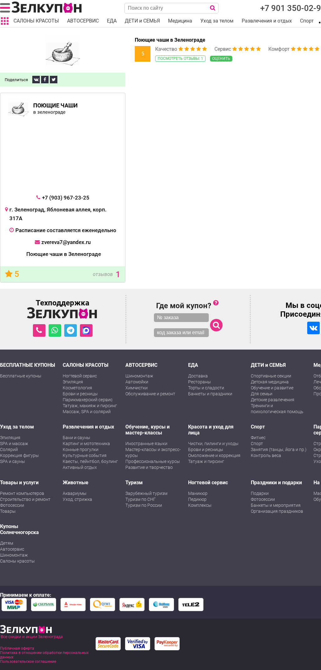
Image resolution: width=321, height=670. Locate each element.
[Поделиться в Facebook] (45, 79)
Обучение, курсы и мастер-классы (147, 430)
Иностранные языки (146, 443)
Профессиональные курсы (152, 461)
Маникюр (198, 493)
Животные (75, 483)
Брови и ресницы (80, 393)
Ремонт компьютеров (22, 493)
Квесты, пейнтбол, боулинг (90, 461)
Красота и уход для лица (211, 430)
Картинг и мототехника (86, 443)
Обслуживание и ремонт (150, 393)
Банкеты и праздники (210, 393)
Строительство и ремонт (25, 499)
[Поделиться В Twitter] (53, 79)
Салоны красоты (17, 561)
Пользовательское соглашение (28, 661)
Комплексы (200, 505)
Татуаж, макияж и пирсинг (90, 405)
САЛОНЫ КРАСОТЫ (85, 365)
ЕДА (193, 365)
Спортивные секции (271, 375)
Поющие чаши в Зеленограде (170, 40)
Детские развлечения (272, 399)
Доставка (198, 375)
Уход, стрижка (77, 499)
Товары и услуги (19, 483)
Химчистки (136, 387)
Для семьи (261, 393)
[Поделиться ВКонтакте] (36, 79)
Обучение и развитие (272, 387)
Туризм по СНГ (140, 499)
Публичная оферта (17, 648)
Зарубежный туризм (146, 493)
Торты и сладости (206, 387)
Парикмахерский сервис (88, 399)
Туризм (134, 483)
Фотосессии (12, 505)
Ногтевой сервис (80, 375)
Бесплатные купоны (20, 375)
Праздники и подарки (276, 483)
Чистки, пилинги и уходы (213, 443)
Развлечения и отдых (88, 427)
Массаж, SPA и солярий (87, 411)
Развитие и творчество (149, 467)
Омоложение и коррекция (214, 455)
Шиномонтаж (139, 375)
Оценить (221, 58)
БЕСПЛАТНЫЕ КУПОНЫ (27, 365)
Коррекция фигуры (19, 455)
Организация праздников (277, 511)
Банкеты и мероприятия (276, 505)
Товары (8, 511)
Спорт (258, 427)
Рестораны (199, 381)
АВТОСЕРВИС (141, 365)
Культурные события (85, 455)
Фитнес (258, 437)
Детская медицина (270, 381)
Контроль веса (266, 455)
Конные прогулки (80, 449)
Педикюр (197, 499)
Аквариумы (75, 493)
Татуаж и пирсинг (206, 461)
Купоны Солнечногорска (19, 529)
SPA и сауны (12, 461)
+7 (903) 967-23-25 (65, 198)
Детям (6, 543)
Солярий (9, 449)
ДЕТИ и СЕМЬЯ (268, 365)
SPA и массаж (14, 443)
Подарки (260, 493)
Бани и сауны (76, 437)
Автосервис (12, 549)
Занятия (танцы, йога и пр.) (279, 449)
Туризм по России (143, 505)
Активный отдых (80, 467)
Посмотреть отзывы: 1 (180, 58)
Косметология (77, 387)
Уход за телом (17, 427)
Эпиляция (73, 381)
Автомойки (136, 381)
